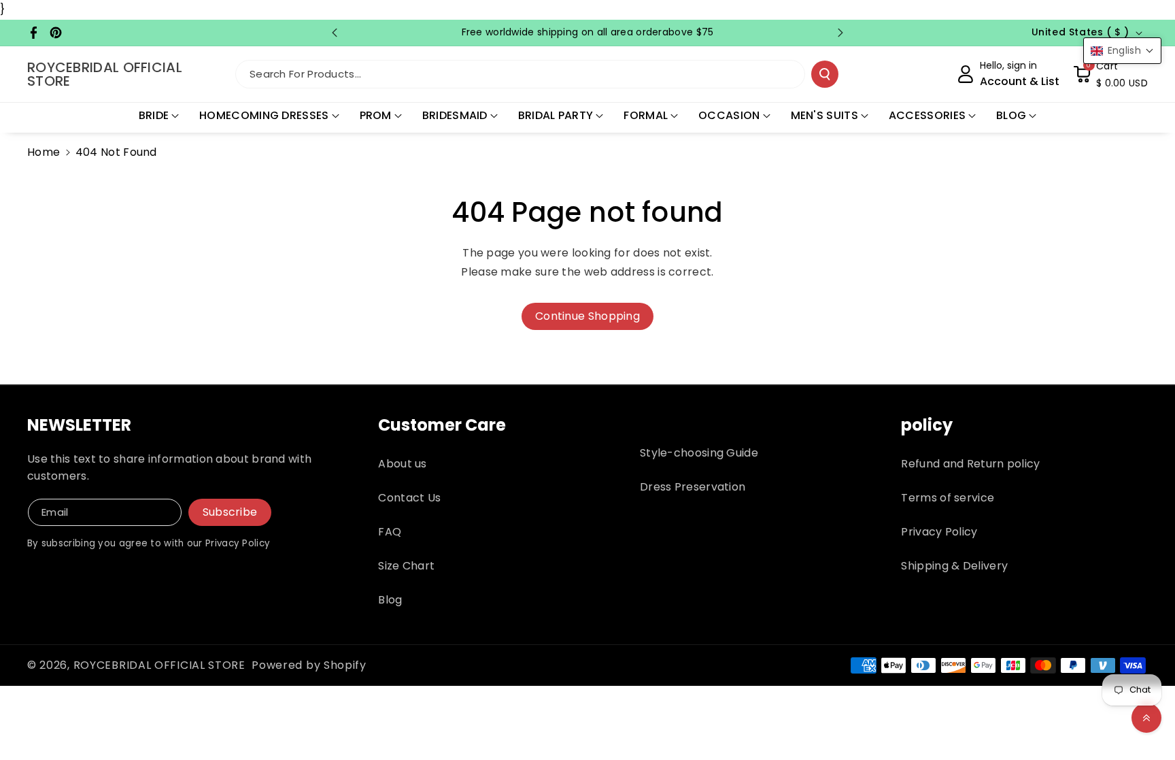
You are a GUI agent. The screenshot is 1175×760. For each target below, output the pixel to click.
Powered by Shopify (309, 665)
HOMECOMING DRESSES (263, 115)
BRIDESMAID (455, 115)
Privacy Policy (939, 532)
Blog (390, 600)
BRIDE (154, 115)
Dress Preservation (692, 487)
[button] (1110, 74)
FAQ (389, 532)
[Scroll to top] (1146, 718)
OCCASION (729, 115)
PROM (376, 115)
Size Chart (406, 566)
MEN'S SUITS (824, 115)
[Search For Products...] (824, 74)
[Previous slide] (334, 33)
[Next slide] (840, 33)
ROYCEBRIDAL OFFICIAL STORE (159, 665)
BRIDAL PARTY (556, 115)
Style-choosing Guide (699, 453)
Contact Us (409, 498)
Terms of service (947, 498)
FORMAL (646, 115)
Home (43, 152)
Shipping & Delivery (954, 566)
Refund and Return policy (970, 464)
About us (402, 464)
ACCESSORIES (927, 115)
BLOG (1011, 115)
